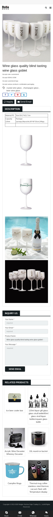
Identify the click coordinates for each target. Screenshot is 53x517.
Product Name (10, 336)
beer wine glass (13, 90)
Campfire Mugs (14, 483)
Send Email (26, 102)
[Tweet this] (11, 95)
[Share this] (5, 95)
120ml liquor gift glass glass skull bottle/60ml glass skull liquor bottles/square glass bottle (38, 416)
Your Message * (11, 344)
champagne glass (30, 88)
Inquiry (9, 102)
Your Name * (9, 319)
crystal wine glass (14, 88)
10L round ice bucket (38, 451)
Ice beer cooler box (14, 410)
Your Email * (9, 328)
